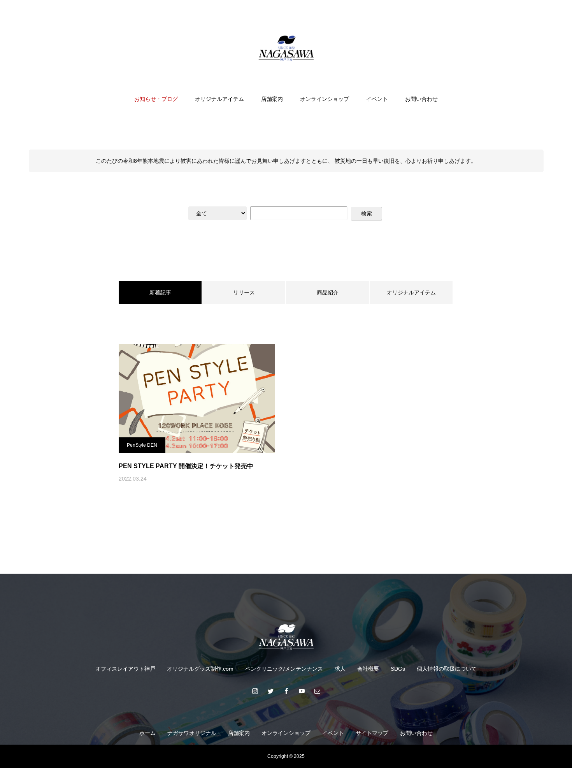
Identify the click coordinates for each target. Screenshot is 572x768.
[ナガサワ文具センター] (286, 48)
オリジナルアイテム (219, 99)
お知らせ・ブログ (156, 99)
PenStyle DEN (142, 445)
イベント (377, 99)
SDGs (398, 669)
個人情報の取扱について (447, 669)
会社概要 (368, 669)
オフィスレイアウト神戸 (125, 669)
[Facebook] (286, 691)
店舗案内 (272, 99)
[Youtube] (301, 691)
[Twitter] (270, 691)
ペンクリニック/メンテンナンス (284, 669)
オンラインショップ (324, 99)
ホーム (147, 733)
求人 (340, 669)
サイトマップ (372, 733)
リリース (244, 292)
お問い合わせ (421, 99)
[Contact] (317, 691)
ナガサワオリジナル (191, 733)
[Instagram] (255, 691)
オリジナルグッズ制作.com (200, 669)
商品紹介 (328, 292)
